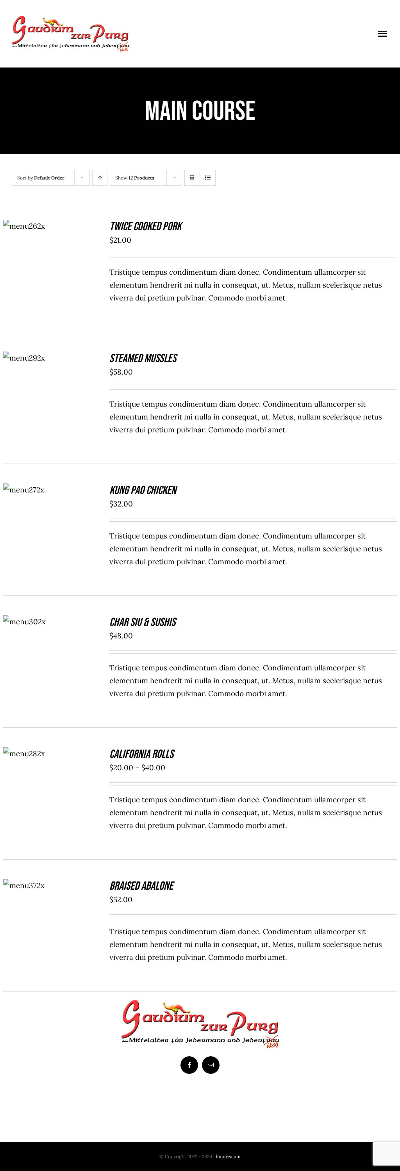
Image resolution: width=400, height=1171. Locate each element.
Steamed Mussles (142, 359)
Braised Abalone (141, 886)
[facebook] (189, 1065)
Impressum (228, 1156)
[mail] (211, 1065)
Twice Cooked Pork (145, 227)
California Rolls (141, 754)
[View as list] (207, 177)
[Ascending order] (99, 178)
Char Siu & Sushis (142, 622)
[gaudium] (70, 19)
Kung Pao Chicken (142, 490)
